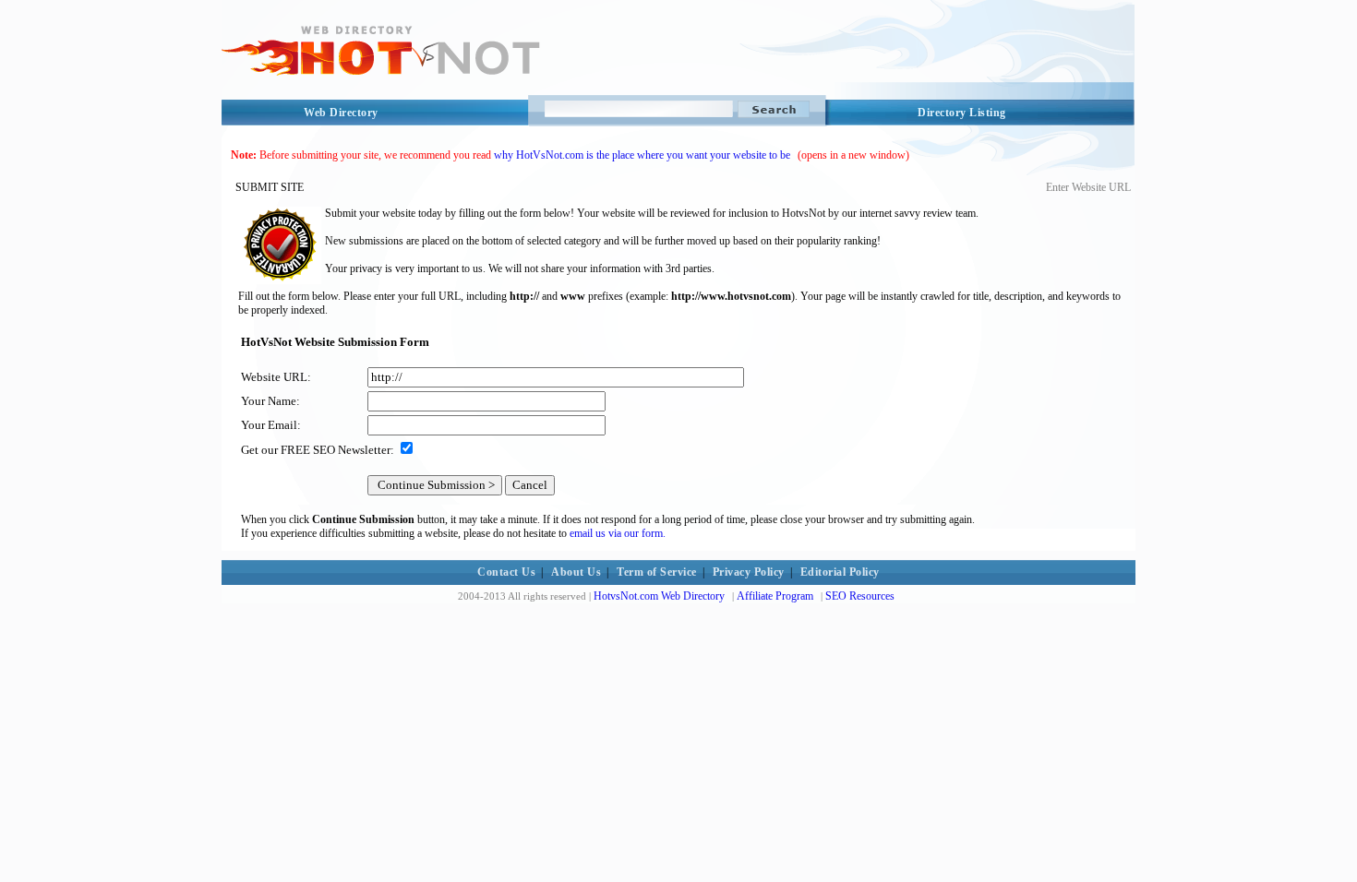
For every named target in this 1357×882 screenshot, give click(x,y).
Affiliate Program (775, 596)
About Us (576, 572)
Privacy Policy (749, 572)
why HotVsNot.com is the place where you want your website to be (642, 155)
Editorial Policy (840, 572)
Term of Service (657, 572)
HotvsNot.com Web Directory (659, 596)
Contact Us (506, 572)
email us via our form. (618, 533)
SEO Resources (860, 596)
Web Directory (341, 112)
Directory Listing (962, 112)
